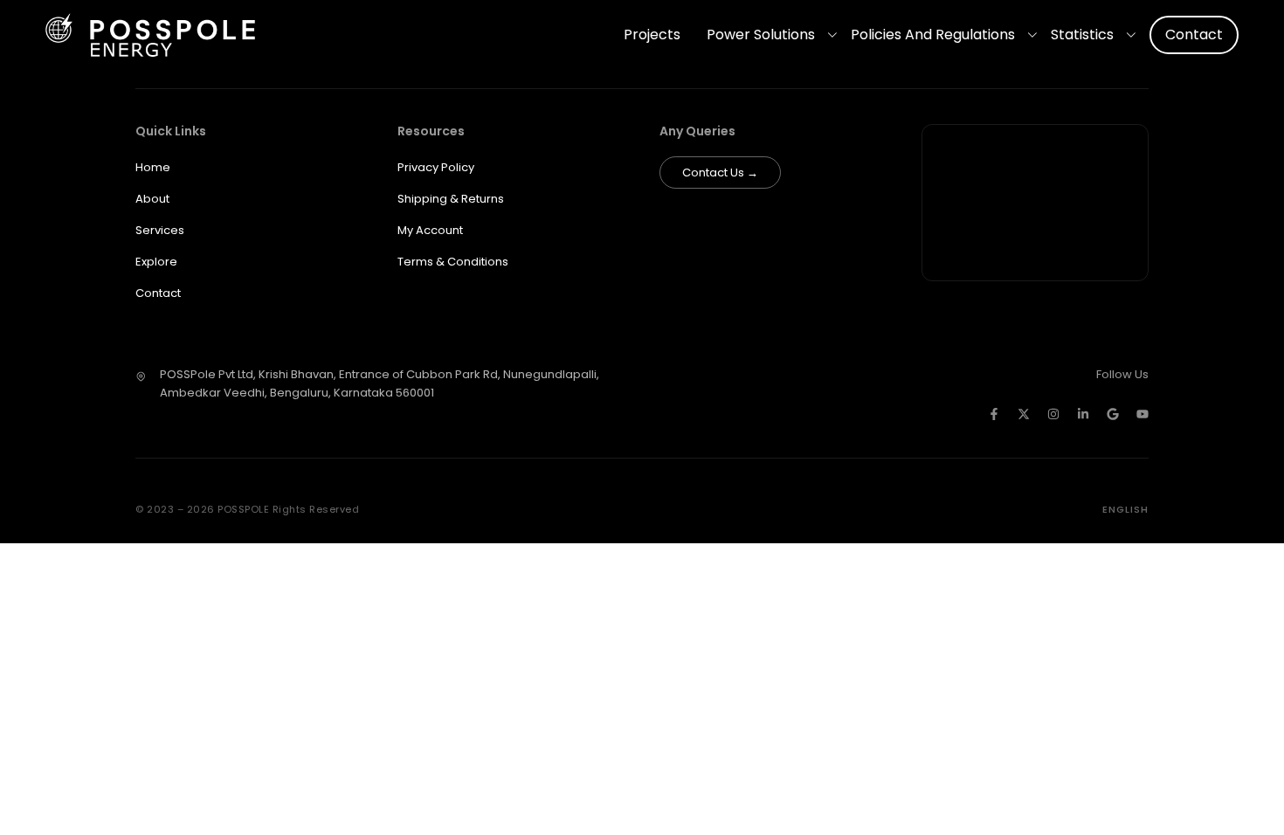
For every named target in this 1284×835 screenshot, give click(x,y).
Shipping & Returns (450, 198)
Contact (1194, 34)
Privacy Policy (435, 167)
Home (152, 167)
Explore (156, 261)
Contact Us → (720, 172)
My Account (430, 230)
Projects (652, 34)
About (152, 198)
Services (159, 230)
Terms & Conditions (452, 261)
